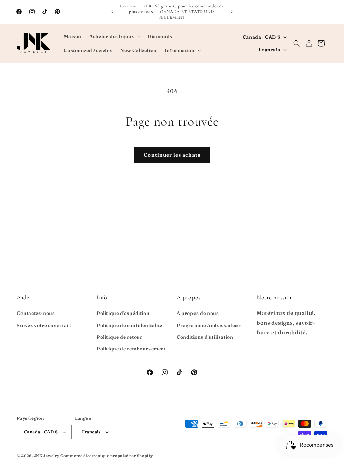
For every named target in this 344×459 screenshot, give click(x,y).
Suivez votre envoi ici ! (44, 325)
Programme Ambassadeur (209, 325)
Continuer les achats (172, 155)
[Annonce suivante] (231, 11)
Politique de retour (119, 337)
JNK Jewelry (46, 455)
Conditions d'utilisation (205, 337)
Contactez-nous (36, 313)
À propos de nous (198, 313)
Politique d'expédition (123, 313)
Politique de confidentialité (129, 325)
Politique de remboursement (131, 349)
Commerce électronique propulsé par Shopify (106, 455)
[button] (114, 36)
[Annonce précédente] (112, 11)
